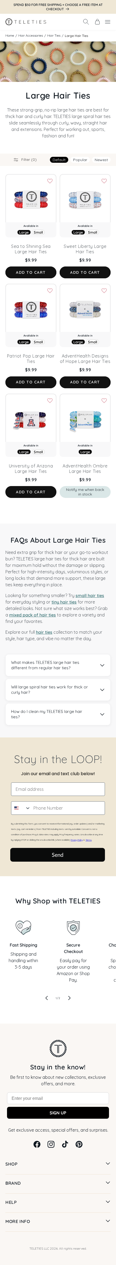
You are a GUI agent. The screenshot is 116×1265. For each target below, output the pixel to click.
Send (57, 854)
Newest (101, 159)
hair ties (44, 632)
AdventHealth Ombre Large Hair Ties (85, 468)
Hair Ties (53, 35)
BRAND (13, 1183)
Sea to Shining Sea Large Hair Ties (31, 249)
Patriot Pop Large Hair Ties (31, 358)
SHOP (11, 1164)
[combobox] (21, 808)
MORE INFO (17, 1221)
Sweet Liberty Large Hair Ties (85, 249)
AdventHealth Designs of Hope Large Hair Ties (85, 358)
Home (9, 35)
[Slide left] (46, 998)
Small (38, 232)
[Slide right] (69, 998)
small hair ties (90, 595)
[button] (86, 22)
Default (59, 159)
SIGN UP (58, 1112)
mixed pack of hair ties (32, 615)
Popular (80, 159)
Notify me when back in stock (85, 492)
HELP (11, 1202)
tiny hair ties (64, 602)
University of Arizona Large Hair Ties (31, 468)
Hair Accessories (30, 35)
